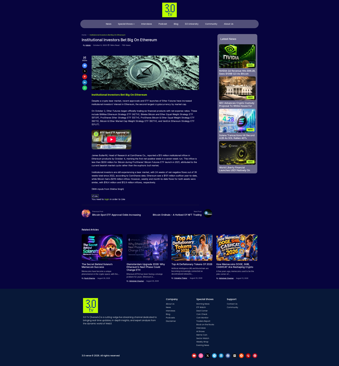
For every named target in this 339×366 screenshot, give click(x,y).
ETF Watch (201, 307)
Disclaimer (171, 321)
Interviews (170, 310)
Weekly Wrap (202, 341)
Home (84, 35)
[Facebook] (228, 355)
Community (232, 307)
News (168, 307)
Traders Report (203, 321)
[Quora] (248, 355)
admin (88, 45)
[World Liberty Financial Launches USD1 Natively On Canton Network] (237, 153)
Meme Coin (201, 335)
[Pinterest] (255, 355)
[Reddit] (241, 355)
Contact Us (232, 304)
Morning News (202, 304)
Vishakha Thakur (180, 278)
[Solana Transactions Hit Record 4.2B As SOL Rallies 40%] (237, 121)
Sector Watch (202, 338)
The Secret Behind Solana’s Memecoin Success (97, 266)
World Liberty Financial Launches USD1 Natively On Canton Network (234, 170)
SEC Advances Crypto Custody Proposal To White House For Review (236, 106)
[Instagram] (201, 355)
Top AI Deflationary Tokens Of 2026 (191, 264)
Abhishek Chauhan (136, 281)
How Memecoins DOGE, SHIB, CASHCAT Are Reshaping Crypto (234, 266)
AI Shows (200, 331)
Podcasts (170, 317)
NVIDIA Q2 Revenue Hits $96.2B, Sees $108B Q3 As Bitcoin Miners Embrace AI (237, 73)
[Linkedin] (221, 355)
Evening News (202, 345)
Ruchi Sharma (89, 278)
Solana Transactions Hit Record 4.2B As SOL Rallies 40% (237, 137)
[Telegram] (214, 355)
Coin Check (201, 314)
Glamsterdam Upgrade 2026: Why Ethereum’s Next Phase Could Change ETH (146, 267)
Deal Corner (202, 310)
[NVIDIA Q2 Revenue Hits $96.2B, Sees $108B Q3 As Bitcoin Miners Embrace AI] (237, 56)
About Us (170, 304)
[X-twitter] (207, 355)
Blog (168, 314)
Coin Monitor (202, 317)
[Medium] (234, 355)
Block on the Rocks (205, 324)
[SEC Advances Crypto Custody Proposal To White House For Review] (237, 88)
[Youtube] (194, 355)
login (106, 199)
